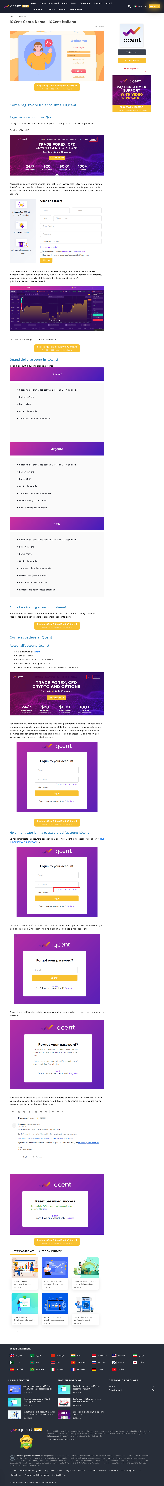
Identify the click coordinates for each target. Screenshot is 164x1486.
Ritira (65, 3)
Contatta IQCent (49, 1482)
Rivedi (109, 3)
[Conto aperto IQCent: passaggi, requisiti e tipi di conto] (64, 1402)
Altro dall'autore (50, 1251)
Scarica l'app (37, 9)
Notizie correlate (23, 1251)
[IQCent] (131, 46)
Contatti (98, 3)
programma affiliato (53, 1470)
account (92, 1470)
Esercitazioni (76, 9)
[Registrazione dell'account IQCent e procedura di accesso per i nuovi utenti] (14, 1415)
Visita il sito (131, 52)
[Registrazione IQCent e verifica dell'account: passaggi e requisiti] (85, 1303)
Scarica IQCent (58, 1475)
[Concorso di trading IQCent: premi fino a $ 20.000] (64, 1415)
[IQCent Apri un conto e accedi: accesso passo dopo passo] (55, 1303)
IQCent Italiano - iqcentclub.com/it (25, 1482)
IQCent (14, 1470)
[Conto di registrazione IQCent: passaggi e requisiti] (25, 1303)
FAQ (140, 1470)
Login (73, 3)
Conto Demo (16, 1475)
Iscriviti (81, 1470)
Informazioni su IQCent (30, 1470)
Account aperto (132, 60)
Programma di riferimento (37, 1475)
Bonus (43, 3)
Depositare (85, 3)
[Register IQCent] (131, 90)
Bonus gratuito (133, 69)
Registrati (54, 3)
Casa (33, 3)
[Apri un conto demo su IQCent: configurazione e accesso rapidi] (55, 1267)
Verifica (51, 9)
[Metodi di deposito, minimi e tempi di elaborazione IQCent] (85, 1267)
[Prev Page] (12, 1331)
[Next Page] (17, 1331)
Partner (62, 9)
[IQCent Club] (26, 1432)
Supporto (113, 1470)
